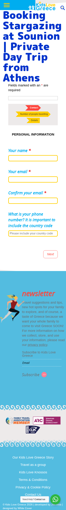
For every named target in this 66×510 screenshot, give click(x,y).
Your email (19, 171)
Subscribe (30, 374)
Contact (34, 107)
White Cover (25, 508)
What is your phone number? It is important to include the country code (31, 219)
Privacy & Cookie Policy (33, 487)
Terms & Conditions (33, 480)
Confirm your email (27, 192)
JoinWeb (56, 504)
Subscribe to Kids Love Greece (39, 354)
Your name (19, 150)
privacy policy (37, 345)
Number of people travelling (34, 114)
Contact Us (33, 494)
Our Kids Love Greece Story (33, 457)
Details (34, 120)
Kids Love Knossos (33, 472)
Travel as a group (33, 465)
